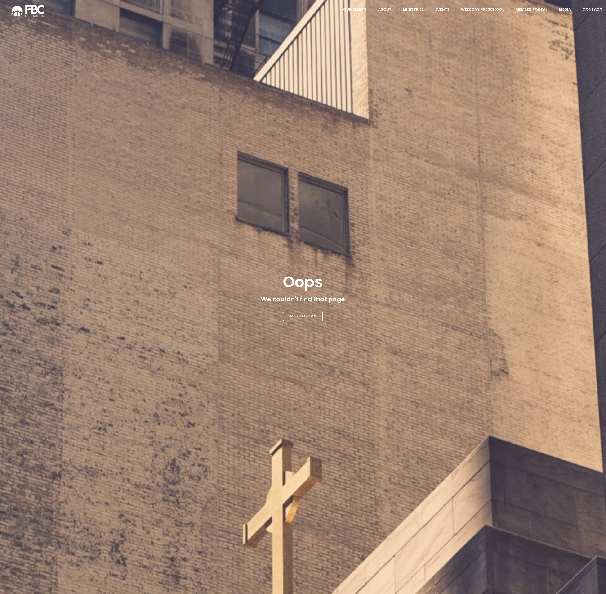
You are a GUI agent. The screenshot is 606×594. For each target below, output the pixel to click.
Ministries (413, 10)
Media (565, 10)
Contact (592, 10)
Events (442, 10)
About (385, 10)
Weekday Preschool (482, 10)
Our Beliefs (354, 10)
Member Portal (532, 10)
